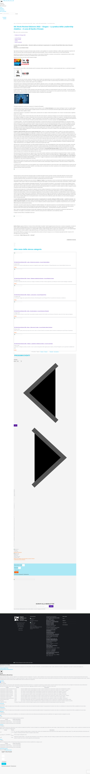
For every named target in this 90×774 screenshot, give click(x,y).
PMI (51, 644)
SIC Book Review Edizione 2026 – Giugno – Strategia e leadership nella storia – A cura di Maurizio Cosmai (34, 278)
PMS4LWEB (49, 646)
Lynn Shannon (56, 643)
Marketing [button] (2, 711)
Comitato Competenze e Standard (50, 626)
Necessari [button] (2, 680)
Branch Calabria (50, 620)
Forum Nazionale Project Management (51, 641)
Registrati (2, 3)
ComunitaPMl (48, 628)
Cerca (1, 13)
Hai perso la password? (18, 574)
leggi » (15, 267)
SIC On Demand (3, 11)
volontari (55, 654)
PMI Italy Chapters (51, 645)
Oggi (15, 425)
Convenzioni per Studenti (52, 634)
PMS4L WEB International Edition (51, 647)
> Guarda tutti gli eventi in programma (19, 559)
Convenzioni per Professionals (50, 632)
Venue (52, 654)
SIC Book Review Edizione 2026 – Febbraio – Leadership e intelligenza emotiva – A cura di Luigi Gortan (33, 343)
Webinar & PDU (51, 655)
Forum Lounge (48, 637)
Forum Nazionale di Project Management (52, 639)
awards (47, 619)
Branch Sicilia (50, 624)
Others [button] (1, 739)
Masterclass (48, 644)
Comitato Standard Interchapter (52, 627)
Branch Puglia (50, 622)
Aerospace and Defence (51, 616)
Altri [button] (0, 715)
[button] (45, 243)
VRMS (57, 654)
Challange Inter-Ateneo (51, 625)
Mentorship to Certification (18, 552)
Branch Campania (52, 621)
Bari (50, 618)
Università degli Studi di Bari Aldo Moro (52, 653)
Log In (1, 7)
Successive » (56, 351)
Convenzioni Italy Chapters (51, 630)
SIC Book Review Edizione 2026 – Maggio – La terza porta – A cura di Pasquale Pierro (30, 294)
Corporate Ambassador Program (52, 635)
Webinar (47, 655)
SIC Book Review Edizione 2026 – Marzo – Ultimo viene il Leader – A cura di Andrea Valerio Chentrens (33, 327)
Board (53, 619)
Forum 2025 (49, 636)
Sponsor (48, 651)
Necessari (3, 682)
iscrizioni (47, 643)
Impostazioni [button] (10, 669)
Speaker (53, 649)
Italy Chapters (51, 643)
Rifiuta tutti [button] (6, 669)
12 (51, 351)
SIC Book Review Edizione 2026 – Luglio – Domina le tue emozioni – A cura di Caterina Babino (31, 262)
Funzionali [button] (2, 703)
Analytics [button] (1, 724)
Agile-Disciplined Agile (52, 617)
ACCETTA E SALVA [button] (4, 748)
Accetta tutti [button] (2, 669)
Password (16, 567)
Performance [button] (2, 707)
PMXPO (58, 647)
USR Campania (48, 654)
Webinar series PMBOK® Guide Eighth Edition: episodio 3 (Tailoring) (24, 558)
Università (53, 651)
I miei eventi (2, 4)
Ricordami (17, 570)
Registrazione (26, 574)
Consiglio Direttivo (53, 628)
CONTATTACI (20, 628)
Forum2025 (55, 636)
